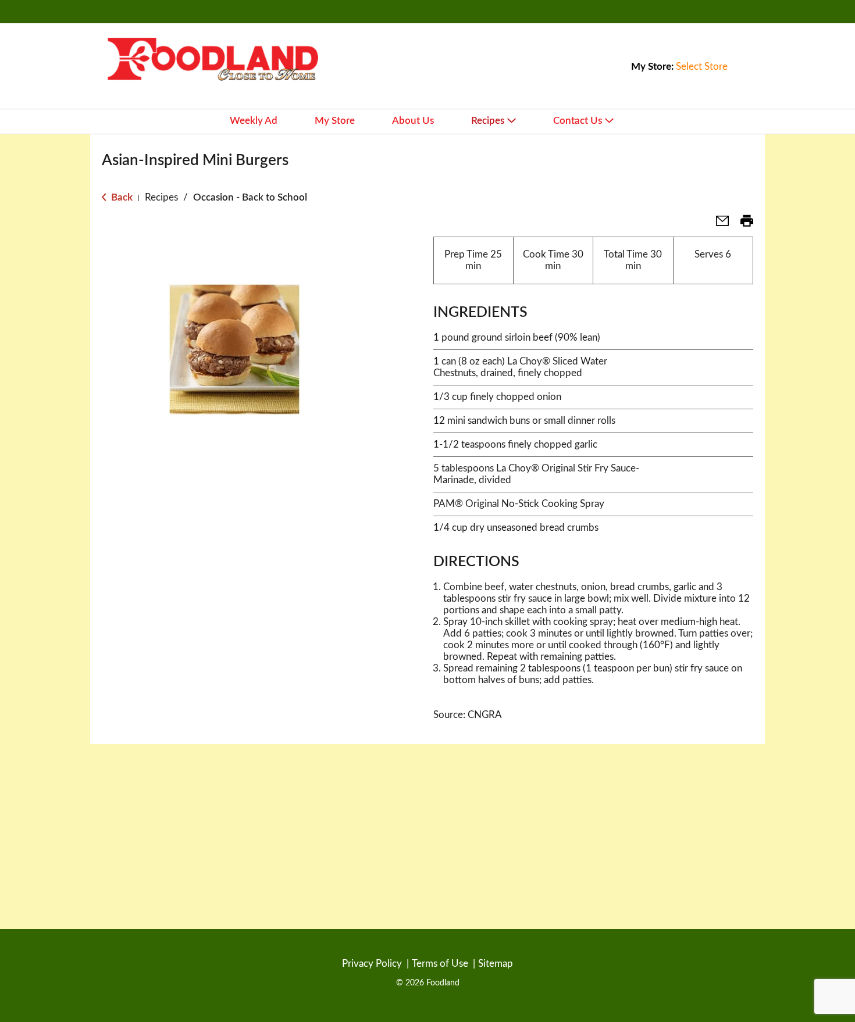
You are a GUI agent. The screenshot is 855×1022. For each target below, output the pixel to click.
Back (121, 197)
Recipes (161, 197)
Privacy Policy (372, 964)
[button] (718, 225)
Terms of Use (440, 964)
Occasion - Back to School (250, 197)
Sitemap (495, 964)
